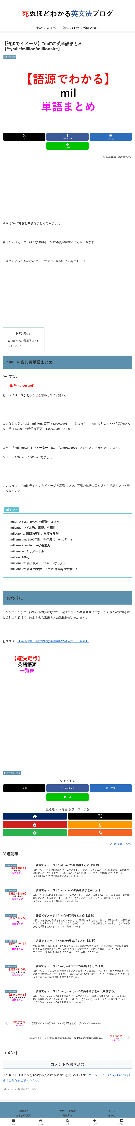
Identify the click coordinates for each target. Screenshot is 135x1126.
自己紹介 (23, 1110)
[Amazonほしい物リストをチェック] (100, 824)
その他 (111, 1115)
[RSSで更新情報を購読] (100, 832)
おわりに (16, 345)
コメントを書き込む (67, 1064)
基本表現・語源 (13, 773)
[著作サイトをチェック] (35, 816)
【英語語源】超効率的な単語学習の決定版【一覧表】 (53, 641)
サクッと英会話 (67, 1110)
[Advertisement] (67, 184)
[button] (125, 693)
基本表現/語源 (23, 1115)
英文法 (111, 1110)
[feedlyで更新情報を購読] (35, 832)
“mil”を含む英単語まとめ (25, 340)
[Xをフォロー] (100, 816)
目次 (19, 333)
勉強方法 (67, 1115)
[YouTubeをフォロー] (35, 824)
